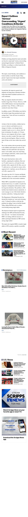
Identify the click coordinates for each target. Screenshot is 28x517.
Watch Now (23, 2)
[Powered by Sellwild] (24, 354)
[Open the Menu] (2, 2)
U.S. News (5, 12)
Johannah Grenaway (12, 52)
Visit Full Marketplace (21, 270)
